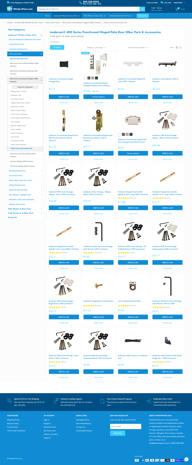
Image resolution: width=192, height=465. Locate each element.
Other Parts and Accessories (115, 22)
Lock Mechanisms (17, 99)
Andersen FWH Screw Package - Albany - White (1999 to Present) (165, 136)
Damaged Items (82, 420)
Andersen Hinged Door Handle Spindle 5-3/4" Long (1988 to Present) (133, 193)
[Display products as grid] (177, 47)
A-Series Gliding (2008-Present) (21, 161)
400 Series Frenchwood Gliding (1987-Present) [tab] (24, 72)
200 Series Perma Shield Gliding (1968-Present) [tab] (24, 64)
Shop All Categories (25, 87)
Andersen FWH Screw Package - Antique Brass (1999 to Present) (165, 247)
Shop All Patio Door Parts (19, 59)
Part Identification (83, 423)
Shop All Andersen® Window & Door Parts (25, 39)
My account (156, 10)
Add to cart (64, 96)
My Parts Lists (50, 430)
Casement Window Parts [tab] (18, 49)
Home (47, 16)
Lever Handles (16, 129)
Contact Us (143, 16)
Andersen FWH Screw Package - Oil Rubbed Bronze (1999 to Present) (132, 247)
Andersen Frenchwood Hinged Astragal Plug (61, 80)
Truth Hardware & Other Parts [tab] (20, 213)
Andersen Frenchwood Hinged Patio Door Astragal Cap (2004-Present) (132, 140)
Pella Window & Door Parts (93, 16)
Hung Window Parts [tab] (16, 44)
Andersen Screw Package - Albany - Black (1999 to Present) (97, 193)
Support (47, 438)
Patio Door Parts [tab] (15, 54)
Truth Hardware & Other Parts (119, 16)
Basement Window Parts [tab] (18, 190)
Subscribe (117, 433)
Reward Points (50, 427)
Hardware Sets (16, 95)
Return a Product (51, 434)
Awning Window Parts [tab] (17, 171)
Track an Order (152, 3)
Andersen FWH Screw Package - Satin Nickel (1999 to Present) (64, 356)
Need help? (178, 3)
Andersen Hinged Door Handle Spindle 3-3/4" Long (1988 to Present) (64, 247)
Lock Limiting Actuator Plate (129, 301)
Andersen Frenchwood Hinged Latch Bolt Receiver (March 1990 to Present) (98, 138)
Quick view (64, 102)
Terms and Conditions (16, 430)
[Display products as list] (180, 47)
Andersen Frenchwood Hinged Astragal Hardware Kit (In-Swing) (96, 84)
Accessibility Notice (84, 430)
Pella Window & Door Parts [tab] (19, 209)
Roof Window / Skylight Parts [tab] (20, 195)
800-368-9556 (91, 1)
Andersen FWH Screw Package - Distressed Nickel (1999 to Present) (97, 356)
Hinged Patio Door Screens (20, 103)
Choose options (98, 97)
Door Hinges (15, 122)
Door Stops (15, 137)
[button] (186, 459)
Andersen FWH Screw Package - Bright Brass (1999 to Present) (61, 302)
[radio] (85, 78)
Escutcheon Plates (17, 141)
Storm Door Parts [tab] (15, 175)
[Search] (142, 9)
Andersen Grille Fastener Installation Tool (133, 356)
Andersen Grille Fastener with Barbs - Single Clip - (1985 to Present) (167, 356)
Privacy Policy (12, 427)
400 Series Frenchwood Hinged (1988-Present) (81, 22)
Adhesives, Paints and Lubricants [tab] (21, 199)
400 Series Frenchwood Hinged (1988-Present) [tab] (24, 80)
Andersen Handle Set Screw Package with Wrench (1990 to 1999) (167, 302)
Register (47, 423)
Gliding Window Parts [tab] (17, 185)
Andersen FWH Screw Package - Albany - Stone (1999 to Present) (62, 193)
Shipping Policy (13, 420)
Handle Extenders (17, 133)
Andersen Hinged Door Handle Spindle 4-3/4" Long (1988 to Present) (167, 193)
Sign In (47, 420)
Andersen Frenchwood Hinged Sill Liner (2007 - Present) (131, 80)
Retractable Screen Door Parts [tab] (20, 180)
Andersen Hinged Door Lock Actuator (98, 301)
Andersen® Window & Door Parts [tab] (22, 35)
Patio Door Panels (17, 107)
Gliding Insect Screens (18, 91)
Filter (58, 47)
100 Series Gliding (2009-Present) (22, 166)
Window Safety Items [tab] (17, 204)
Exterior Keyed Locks (18, 125)
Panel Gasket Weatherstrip (20, 118)
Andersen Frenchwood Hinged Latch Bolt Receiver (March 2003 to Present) (63, 138)
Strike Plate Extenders (18, 144)
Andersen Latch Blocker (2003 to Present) (165, 80)
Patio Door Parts (53, 22)
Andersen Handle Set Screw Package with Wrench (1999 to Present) (98, 247)
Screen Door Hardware (19, 114)
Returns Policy (13, 423)
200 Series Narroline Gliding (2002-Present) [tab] (23, 155)
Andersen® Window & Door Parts (65, 16)
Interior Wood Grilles (18, 110)
